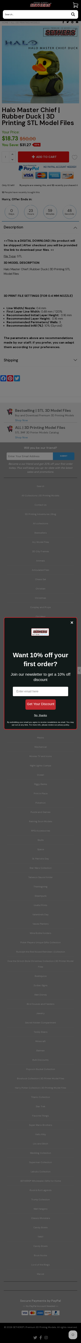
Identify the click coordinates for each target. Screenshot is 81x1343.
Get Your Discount (40, 704)
